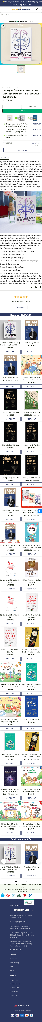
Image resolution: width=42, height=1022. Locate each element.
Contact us (13, 959)
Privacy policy (14, 980)
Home (4, 88)
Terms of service (15, 984)
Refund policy (14, 995)
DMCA (12, 970)
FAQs (11, 966)
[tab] (16, 881)
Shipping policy (14, 987)
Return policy (14, 991)
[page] (4, 18)
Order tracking (14, 963)
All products (12, 88)
